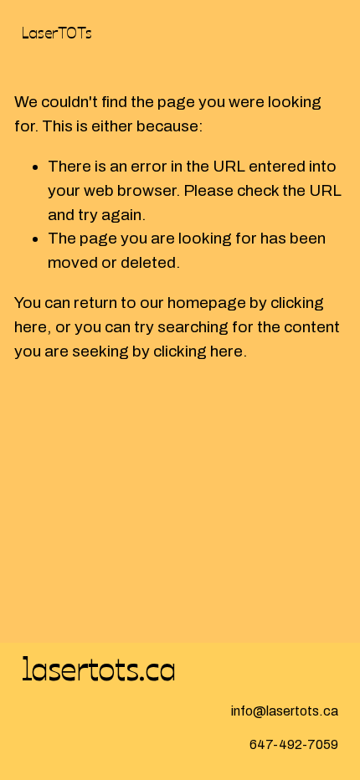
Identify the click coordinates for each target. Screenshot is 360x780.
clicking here (198, 351)
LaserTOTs (57, 31)
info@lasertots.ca (284, 711)
